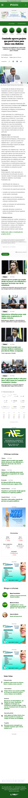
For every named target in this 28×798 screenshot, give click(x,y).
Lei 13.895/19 (22, 105)
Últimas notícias (11, 454)
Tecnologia (11, 23)
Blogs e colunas (11, 588)
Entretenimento (22, 23)
